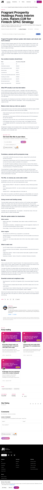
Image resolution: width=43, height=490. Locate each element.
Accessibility (32, 467)
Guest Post (3, 471)
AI (19, 1)
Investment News (16, 388)
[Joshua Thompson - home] (2, 2)
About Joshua (3, 476)
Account (17, 465)
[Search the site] (35, 2)
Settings (4, 487)
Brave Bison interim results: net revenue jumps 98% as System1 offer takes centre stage (10, 346)
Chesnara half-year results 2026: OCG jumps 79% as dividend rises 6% (31, 346)
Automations (14, 1)
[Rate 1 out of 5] (30, 404)
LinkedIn (9, 314)
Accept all (16, 487)
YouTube (14, 314)
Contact (4, 455)
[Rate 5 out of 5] (40, 404)
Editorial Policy (4, 478)
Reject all (10, 487)
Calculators (28, 1)
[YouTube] (14, 455)
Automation (3, 463)
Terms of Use (33, 465)
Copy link (18, 299)
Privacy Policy (33, 461)
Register (17, 461)
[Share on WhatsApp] (10, 299)
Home (2, 7)
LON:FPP (38, 34)
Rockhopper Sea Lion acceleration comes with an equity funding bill (11, 372)
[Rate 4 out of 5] (38, 404)
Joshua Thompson (22, 29)
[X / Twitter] (11, 455)
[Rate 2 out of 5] (33, 404)
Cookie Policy (33, 463)
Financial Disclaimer (34, 469)
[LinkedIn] (8, 455)
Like (25, 396)
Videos (23, 1)
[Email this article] (13, 299)
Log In (39, 1)
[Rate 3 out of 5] (35, 404)
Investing (8, 1)
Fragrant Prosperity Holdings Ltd (7, 388)
